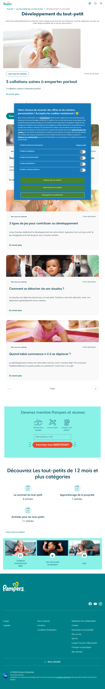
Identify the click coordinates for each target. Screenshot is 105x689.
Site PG (75, 639)
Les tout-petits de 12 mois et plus (29, 9)
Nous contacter (43, 621)
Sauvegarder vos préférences (52, 195)
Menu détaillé (54, 662)
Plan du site (76, 634)
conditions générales (63, 677)
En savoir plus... (13, 94)
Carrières (41, 626)
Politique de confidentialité (28, 137)
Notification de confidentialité (84, 621)
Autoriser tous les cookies (52, 187)
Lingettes (6, 626)
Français (82, 643)
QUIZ (84, 563)
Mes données (77, 652)
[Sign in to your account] (90, 3)
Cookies (75, 626)
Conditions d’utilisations (46, 630)
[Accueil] (7, 3)
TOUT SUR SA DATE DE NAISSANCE (52, 564)
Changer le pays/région (81, 647)
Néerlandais (92, 643)
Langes (6, 621)
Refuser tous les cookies (52, 180)
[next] (96, 389)
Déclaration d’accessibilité (82, 630)
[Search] (95, 3)
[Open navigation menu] (101, 3)
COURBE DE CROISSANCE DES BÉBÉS (20, 563)
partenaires (44, 118)
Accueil (10, 9)
